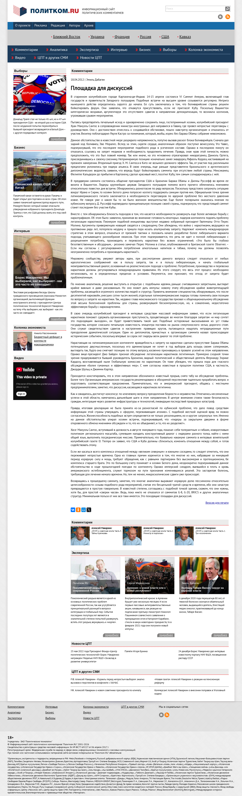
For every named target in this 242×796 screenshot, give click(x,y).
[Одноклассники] (78, 510)
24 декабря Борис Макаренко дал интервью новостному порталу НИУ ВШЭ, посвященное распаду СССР (202, 655)
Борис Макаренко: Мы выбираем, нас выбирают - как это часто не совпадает (38, 281)
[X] (89, 510)
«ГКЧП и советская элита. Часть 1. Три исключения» (210, 532)
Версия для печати (217, 502)
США (165, 36)
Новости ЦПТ (91, 57)
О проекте (22, 25)
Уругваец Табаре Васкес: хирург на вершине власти (202, 589)
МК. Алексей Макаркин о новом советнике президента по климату (106, 690)
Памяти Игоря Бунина (136, 651)
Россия (145, 36)
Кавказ (185, 36)
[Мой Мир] (83, 510)
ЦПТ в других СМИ (53, 57)
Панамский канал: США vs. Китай (35, 186)
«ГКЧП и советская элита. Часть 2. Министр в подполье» (158, 532)
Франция (122, 36)
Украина (97, 36)
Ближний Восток (66, 36)
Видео (20, 57)
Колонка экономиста (205, 49)
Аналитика (58, 49)
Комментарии (26, 49)
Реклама (40, 25)
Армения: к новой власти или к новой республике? (146, 589)
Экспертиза (89, 49)
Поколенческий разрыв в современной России (88, 589)
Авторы (74, 25)
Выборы (169, 49)
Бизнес (145, 49)
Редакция (58, 25)
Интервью (119, 49)
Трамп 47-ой (24, 111)
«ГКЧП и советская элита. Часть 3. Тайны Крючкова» (106, 532)
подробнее (58, 139)
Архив (88, 25)
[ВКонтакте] (73, 510)
